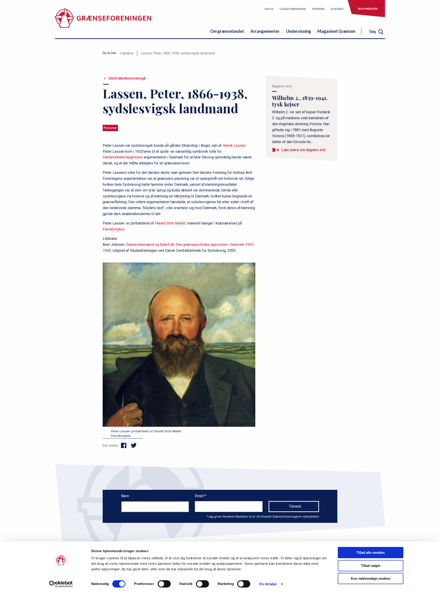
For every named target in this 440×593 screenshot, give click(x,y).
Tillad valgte (370, 566)
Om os (268, 9)
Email (199, 496)
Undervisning (298, 31)
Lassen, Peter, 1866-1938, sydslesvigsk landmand (178, 53)
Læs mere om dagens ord (303, 150)
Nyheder (318, 9)
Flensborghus (114, 229)
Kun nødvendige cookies (370, 578)
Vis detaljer (268, 584)
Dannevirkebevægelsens (123, 157)
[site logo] (103, 21)
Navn (125, 496)
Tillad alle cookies (370, 552)
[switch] (164, 583)
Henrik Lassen (234, 145)
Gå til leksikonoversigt (127, 78)
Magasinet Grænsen (336, 31)
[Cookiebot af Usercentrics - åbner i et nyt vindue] (61, 584)
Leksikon (127, 53)
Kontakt (337, 9)
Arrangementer (265, 31)
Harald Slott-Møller (170, 223)
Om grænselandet (227, 31)
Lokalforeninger (293, 9)
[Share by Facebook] (124, 445)
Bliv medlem (367, 8)
